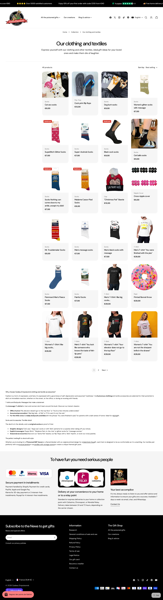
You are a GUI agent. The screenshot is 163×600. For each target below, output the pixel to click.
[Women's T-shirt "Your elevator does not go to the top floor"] (114, 324)
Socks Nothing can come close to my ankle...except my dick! (54, 202)
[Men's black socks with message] (114, 230)
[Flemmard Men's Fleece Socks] (55, 277)
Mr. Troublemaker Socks (55, 250)
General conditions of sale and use (83, 534)
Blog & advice (113, 538)
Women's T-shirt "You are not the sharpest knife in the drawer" (143, 347)
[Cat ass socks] (55, 85)
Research (73, 530)
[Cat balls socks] (144, 133)
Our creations (113, 534)
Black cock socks (111, 152)
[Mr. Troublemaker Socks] (55, 230)
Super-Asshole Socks (84, 152)
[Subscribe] (54, 537)
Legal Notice (74, 555)
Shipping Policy (75, 538)
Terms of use (74, 551)
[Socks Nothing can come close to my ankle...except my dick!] (55, 179)
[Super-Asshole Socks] (85, 132)
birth (115, 416)
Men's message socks (84, 250)
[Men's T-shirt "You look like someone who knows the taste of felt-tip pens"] (85, 324)
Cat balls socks (140, 155)
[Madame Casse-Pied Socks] (85, 179)
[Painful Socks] (85, 277)
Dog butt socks (110, 104)
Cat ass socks (51, 104)
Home (65, 32)
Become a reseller (76, 564)
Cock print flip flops (83, 103)
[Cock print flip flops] (85, 84)
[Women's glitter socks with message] (144, 85)
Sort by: (141, 67)
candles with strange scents (44, 444)
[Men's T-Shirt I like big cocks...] (114, 277)
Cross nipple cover (142, 196)
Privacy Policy (75, 547)
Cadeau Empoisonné (20, 585)
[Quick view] (65, 76)
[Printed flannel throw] (144, 277)
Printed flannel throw (143, 297)
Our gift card (74, 559)
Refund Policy (74, 542)
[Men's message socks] (85, 230)
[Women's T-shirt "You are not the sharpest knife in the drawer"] (144, 324)
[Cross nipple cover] (144, 177)
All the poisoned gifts (116, 530)
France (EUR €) (25, 580)
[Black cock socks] (114, 132)
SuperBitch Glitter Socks (55, 152)
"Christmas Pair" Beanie (114, 199)
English (138, 17)
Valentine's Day (88, 442)
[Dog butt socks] (114, 85)
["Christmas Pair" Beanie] (114, 179)
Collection (75, 32)
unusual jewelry (24, 444)
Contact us (115, 504)
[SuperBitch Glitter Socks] (55, 132)
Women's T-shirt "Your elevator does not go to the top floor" (114, 347)
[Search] (146, 17)
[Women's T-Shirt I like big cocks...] (55, 324)
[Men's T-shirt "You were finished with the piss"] (144, 230)
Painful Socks (80, 297)
